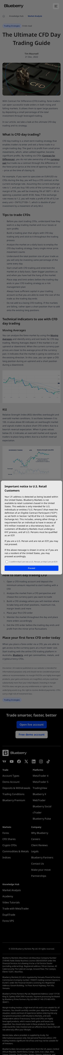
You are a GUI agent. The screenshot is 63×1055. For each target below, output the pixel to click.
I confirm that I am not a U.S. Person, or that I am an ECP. (33, 561)
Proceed (31, 568)
